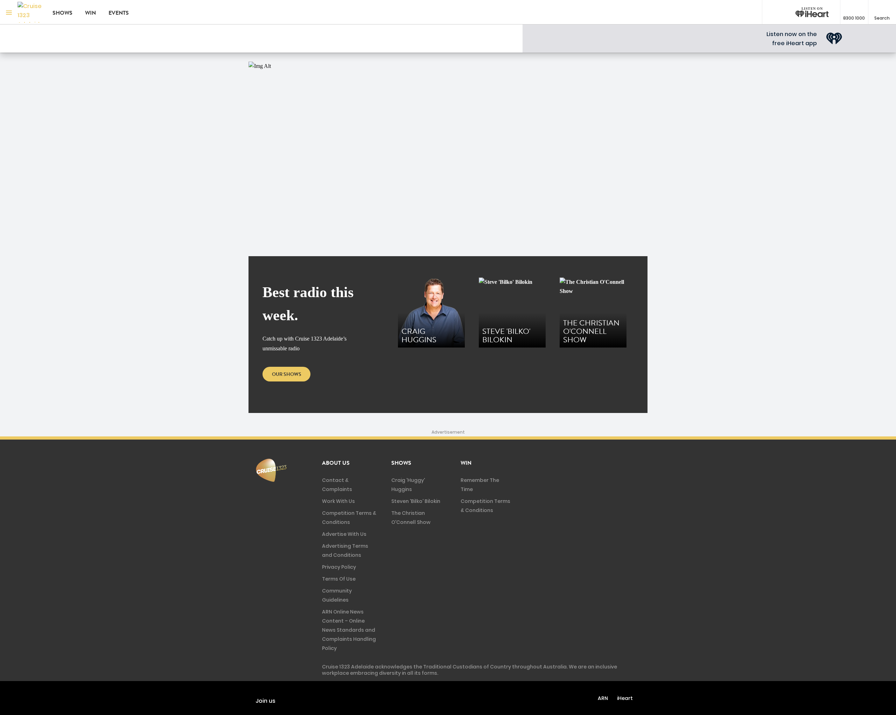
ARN (603, 698)
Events (118, 13)
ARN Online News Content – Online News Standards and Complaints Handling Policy (349, 630)
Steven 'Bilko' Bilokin (415, 501)
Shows (62, 13)
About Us (336, 463)
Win (90, 13)
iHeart (625, 698)
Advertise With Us (344, 534)
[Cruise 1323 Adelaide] (30, 12)
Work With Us (338, 501)
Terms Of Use (339, 578)
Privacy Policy (339, 566)
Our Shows (286, 374)
